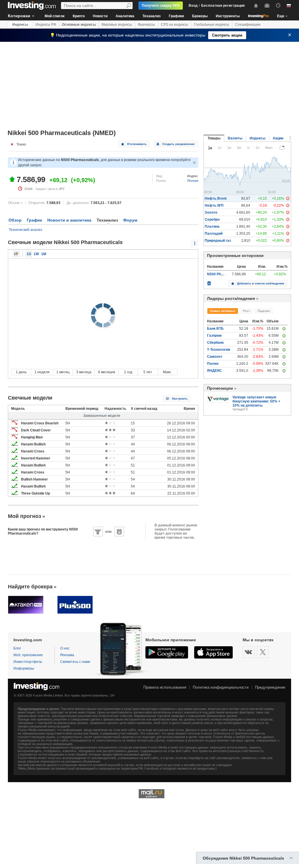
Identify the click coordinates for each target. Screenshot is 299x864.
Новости (100, 16)
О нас (64, 648)
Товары (214, 138)
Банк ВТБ (215, 328)
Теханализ (151, 16)
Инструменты (228, 16)
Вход (193, 6)
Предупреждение (270, 687)
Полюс (213, 364)
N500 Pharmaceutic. (224, 274)
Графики (176, 16)
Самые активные (222, 310)
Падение (264, 310)
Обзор (15, 220)
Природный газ (218, 241)
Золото (211, 212)
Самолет (214, 357)
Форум (130, 220)
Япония (192, 180)
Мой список (55, 16)
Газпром (214, 335)
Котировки (19, 15)
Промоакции (220, 388)
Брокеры (200, 16)
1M (43, 254)
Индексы (20, 25)
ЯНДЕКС (214, 371)
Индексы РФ (46, 25)
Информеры (23, 668)
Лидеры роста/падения (231, 298)
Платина (212, 226)
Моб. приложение (28, 655)
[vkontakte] (248, 652)
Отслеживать (137, 144)
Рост (246, 310)
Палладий (213, 233)
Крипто (79, 16)
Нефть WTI (214, 205)
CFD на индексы (174, 25)
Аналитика (125, 16)
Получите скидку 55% (161, 6)
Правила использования (164, 687)
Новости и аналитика (69, 220)
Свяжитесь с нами (75, 662)
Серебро (212, 219)
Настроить (179, 398)
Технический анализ (25, 230)
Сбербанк (215, 343)
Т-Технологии (218, 350)
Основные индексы (79, 25)
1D (29, 254)
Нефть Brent (216, 198)
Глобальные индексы (211, 25)
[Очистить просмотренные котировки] (209, 282)
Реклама (67, 655)
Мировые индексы (117, 25)
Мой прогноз (24, 516)
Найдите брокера (30, 587)
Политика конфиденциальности (220, 687)
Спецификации (247, 25)
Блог (17, 648)
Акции (278, 138)
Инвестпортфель (27, 662)
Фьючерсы (146, 25)
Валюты (235, 138)
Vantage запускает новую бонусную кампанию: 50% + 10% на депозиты (256, 401)
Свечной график (16, 254)
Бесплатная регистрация (223, 6)
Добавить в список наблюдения (260, 283)
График (34, 220)
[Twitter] (263, 652)
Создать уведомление (178, 144)
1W (36, 254)
